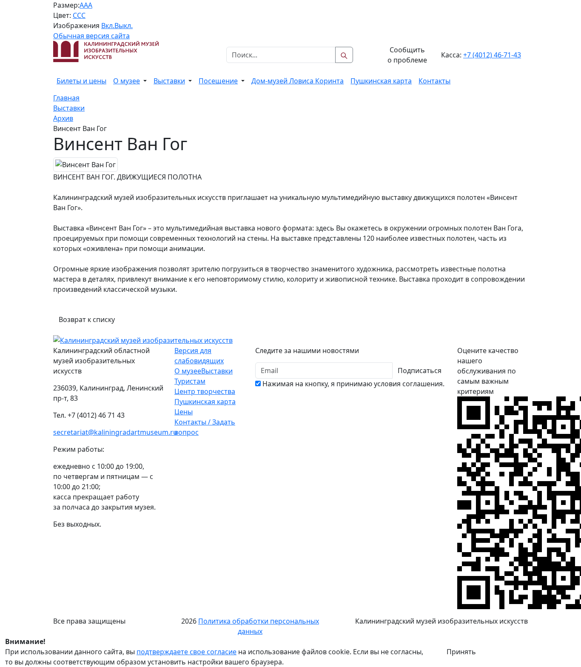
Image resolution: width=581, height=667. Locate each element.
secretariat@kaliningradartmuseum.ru (115, 432)
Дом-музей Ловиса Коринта (297, 81)
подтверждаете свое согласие (186, 651)
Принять (461, 651)
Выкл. (123, 25)
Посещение (218, 81)
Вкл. (107, 25)
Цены (183, 411)
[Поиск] (344, 55)
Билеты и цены (81, 81)
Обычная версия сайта (91, 35)
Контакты (434, 81)
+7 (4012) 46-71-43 (492, 55)
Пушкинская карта (381, 81)
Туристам (189, 381)
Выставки (169, 81)
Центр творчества (204, 391)
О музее (126, 81)
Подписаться (419, 370)
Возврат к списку (87, 319)
